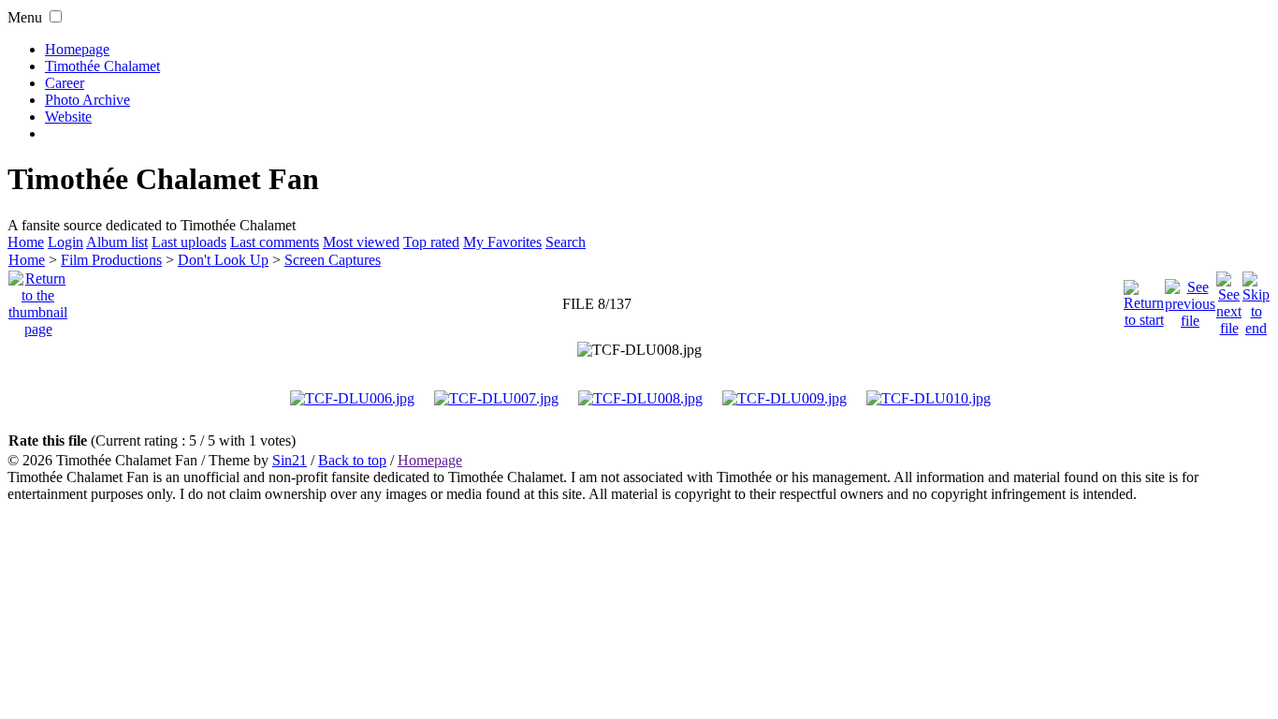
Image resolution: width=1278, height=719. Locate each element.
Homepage (77, 49)
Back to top (352, 460)
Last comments (274, 242)
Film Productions (111, 260)
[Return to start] (1144, 299)
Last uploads (189, 242)
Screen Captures (332, 260)
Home (25, 242)
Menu (24, 17)
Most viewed (361, 242)
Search (565, 242)
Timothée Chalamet (102, 66)
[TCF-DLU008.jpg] (639, 350)
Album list (117, 242)
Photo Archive (87, 100)
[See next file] (1229, 299)
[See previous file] (1190, 299)
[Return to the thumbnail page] (37, 299)
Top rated (431, 242)
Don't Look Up (223, 260)
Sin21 (289, 460)
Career (64, 83)
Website (68, 117)
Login (65, 242)
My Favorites (502, 242)
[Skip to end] (1256, 299)
